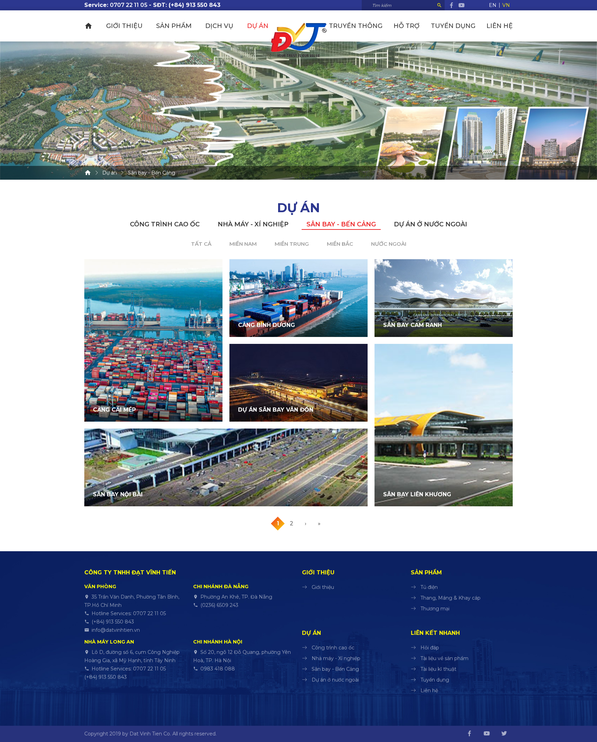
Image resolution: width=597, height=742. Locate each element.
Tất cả (201, 244)
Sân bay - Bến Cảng (341, 224)
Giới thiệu (124, 26)
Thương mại (434, 608)
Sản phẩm (174, 26)
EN (492, 5)
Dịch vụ (219, 26)
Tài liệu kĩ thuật (438, 669)
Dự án (257, 26)
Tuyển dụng (453, 26)
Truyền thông (355, 26)
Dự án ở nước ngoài (430, 224)
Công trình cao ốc (165, 224)
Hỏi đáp (429, 648)
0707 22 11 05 (129, 5)
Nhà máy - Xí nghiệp (253, 224)
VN (506, 5)
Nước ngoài (388, 244)
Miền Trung (292, 244)
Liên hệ (499, 26)
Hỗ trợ (406, 26)
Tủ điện (429, 587)
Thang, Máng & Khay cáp (450, 598)
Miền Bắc (340, 244)
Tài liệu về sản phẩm (444, 658)
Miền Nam (243, 244)
